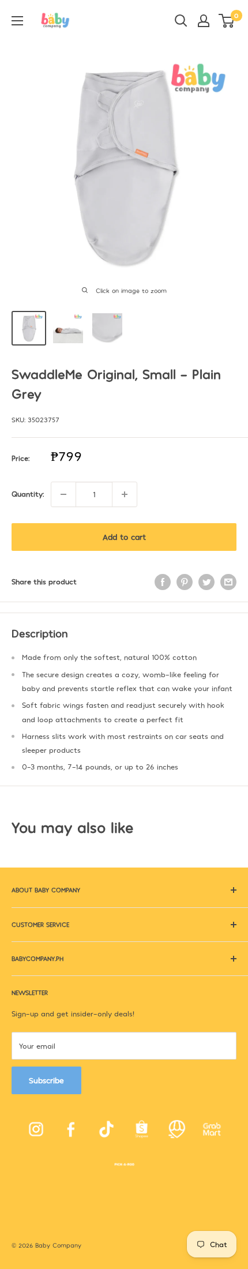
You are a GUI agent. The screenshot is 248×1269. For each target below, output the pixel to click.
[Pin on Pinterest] (184, 582)
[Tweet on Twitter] (206, 582)
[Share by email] (228, 582)
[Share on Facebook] (163, 582)
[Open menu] (17, 20)
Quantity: (28, 493)
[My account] (203, 20)
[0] (227, 21)
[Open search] (181, 20)
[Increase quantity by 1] (124, 494)
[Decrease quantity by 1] (63, 494)
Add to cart (124, 537)
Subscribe (46, 1080)
